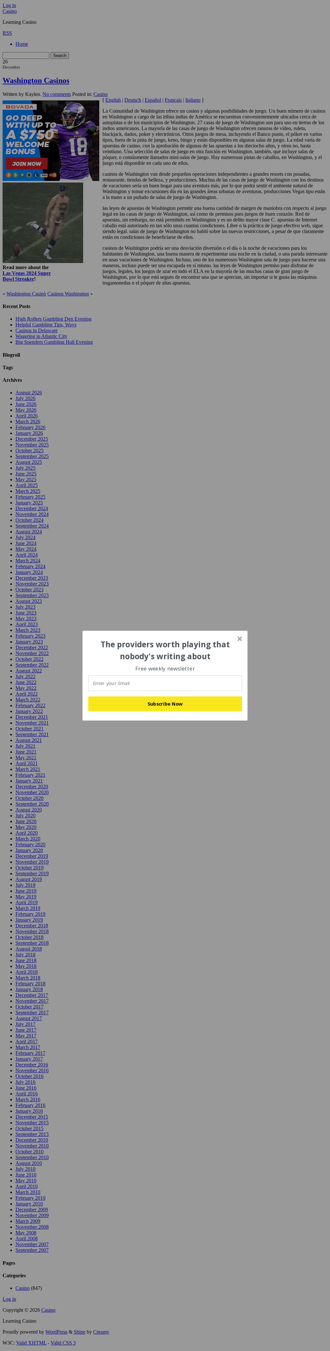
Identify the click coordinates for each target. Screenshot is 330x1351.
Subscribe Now (165, 703)
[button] (165, 650)
